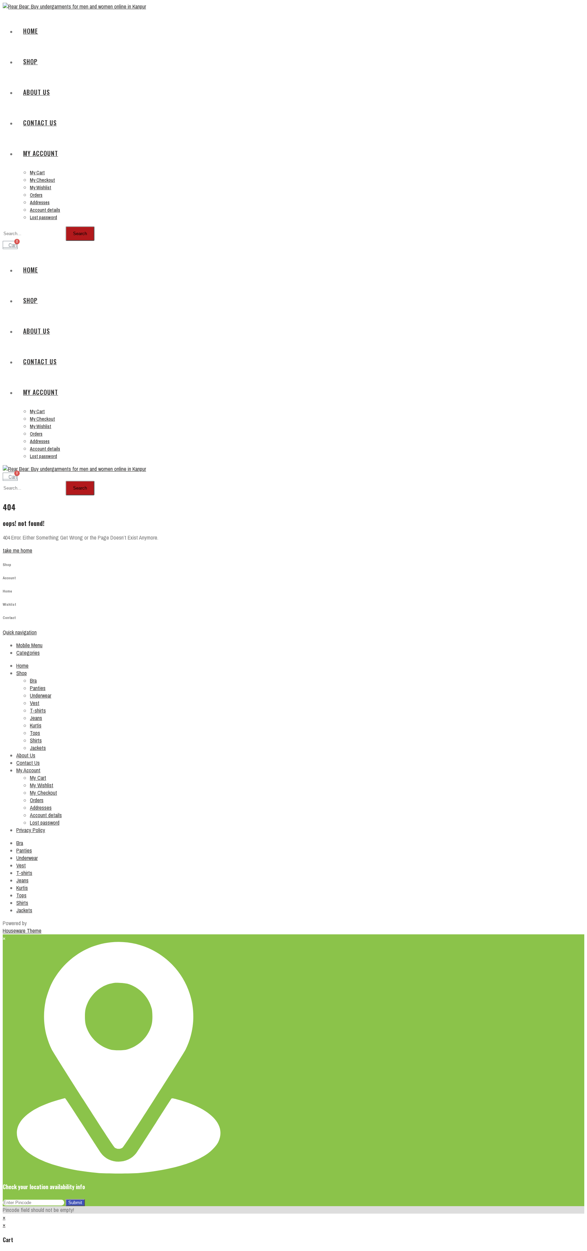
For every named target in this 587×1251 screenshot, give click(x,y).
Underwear (40, 695)
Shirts (36, 740)
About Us (25, 755)
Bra (33, 680)
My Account (28, 770)
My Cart (38, 777)
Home (22, 665)
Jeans (36, 718)
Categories (28, 652)
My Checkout (43, 792)
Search (80, 233)
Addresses (41, 807)
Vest (34, 703)
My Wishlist (41, 785)
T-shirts (38, 710)
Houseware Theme (22, 930)
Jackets (38, 748)
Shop (21, 673)
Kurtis (35, 725)
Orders (36, 800)
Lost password (44, 822)
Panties (38, 688)
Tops (35, 733)
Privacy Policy (30, 830)
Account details (46, 815)
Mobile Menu (29, 645)
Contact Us (28, 763)
